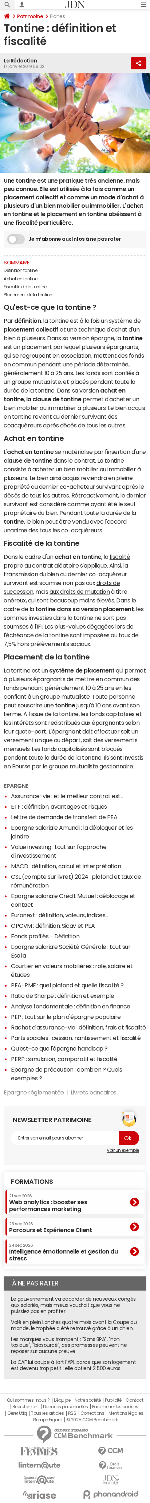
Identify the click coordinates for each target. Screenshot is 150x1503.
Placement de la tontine (28, 295)
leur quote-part (25, 731)
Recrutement (25, 1407)
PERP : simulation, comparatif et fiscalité (64, 1059)
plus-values (70, 626)
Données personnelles (65, 1407)
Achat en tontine (20, 279)
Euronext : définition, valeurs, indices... (59, 915)
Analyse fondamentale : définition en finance (70, 1006)
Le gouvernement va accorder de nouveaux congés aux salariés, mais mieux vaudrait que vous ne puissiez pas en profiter (73, 1305)
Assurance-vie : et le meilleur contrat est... (67, 796)
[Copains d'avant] (39, 1479)
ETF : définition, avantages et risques (59, 806)
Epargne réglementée (34, 1092)
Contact (134, 1400)
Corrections (92, 1413)
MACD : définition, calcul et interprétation (66, 866)
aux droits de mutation (80, 591)
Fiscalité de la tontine (25, 287)
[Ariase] (39, 1495)
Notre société (88, 1400)
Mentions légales (125, 1413)
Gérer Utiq (17, 1413)
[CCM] (110, 1451)
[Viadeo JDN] (110, 1479)
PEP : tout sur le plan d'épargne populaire (66, 1017)
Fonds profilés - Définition (45, 936)
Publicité (113, 1400)
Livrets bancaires (94, 1092)
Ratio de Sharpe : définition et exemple (62, 996)
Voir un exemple (123, 1150)
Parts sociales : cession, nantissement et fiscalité (76, 1038)
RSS (72, 1413)
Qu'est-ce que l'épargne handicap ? (59, 1048)
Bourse (21, 766)
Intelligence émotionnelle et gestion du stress (63, 1252)
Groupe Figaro (47, 1420)
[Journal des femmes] (39, 1451)
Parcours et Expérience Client (50, 1227)
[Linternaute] (39, 1465)
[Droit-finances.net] (110, 1465)
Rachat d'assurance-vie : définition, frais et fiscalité (78, 1027)
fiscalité (120, 557)
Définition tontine (20, 270)
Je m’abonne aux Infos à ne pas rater (74, 238)
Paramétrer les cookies (115, 1407)
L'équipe (62, 1400)
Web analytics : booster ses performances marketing (48, 1203)
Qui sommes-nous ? (28, 1400)
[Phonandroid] (110, 1494)
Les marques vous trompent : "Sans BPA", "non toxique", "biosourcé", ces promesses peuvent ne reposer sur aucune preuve (69, 1345)
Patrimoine (30, 16)
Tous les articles (47, 1413)
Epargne (16, 786)
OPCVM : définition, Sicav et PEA (53, 926)
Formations (32, 1181)
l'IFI (39, 626)
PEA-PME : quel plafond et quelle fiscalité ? (67, 985)
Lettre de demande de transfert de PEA (64, 817)
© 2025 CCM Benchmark (92, 1420)
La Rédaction (20, 60)
